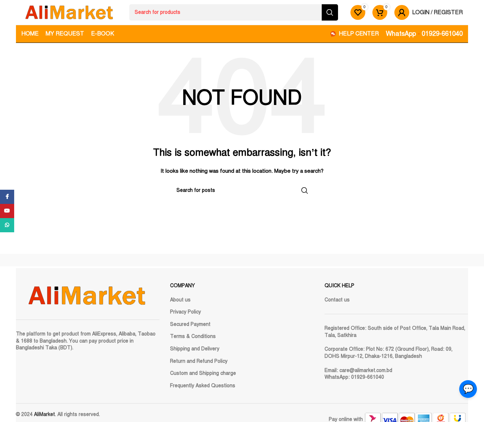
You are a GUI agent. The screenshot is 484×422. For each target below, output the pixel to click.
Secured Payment (190, 324)
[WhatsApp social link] (7, 225)
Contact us (337, 300)
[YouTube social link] (7, 211)
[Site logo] (69, 12)
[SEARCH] (330, 12)
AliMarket (44, 414)
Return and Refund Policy (198, 361)
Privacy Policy (185, 312)
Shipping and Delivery (194, 349)
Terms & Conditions (193, 336)
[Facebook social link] (7, 197)
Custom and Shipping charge (203, 373)
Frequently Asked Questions (202, 386)
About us (180, 300)
